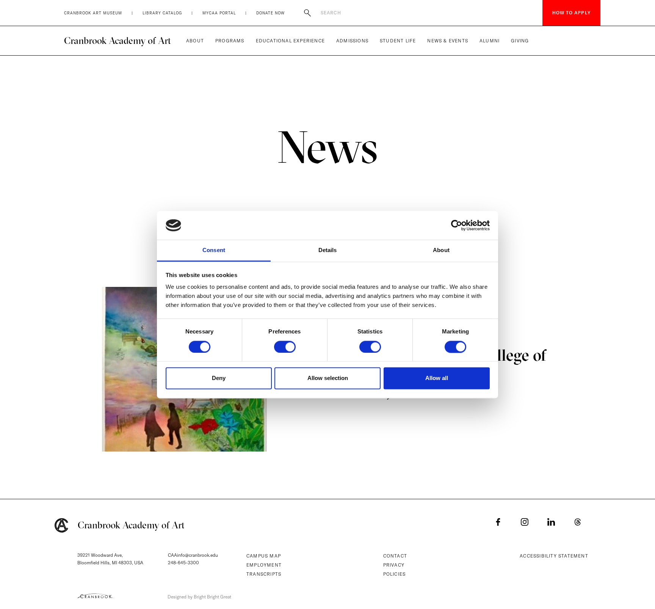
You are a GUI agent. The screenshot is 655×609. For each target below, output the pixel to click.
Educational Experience (290, 41)
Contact (395, 556)
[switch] (285, 347)
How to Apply (571, 13)
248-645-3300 (183, 562)
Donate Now (270, 13)
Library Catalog (162, 13)
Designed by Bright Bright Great (199, 597)
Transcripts (263, 574)
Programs (229, 41)
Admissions (352, 41)
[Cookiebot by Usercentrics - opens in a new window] (456, 225)
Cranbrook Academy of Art (117, 40)
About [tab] (441, 250)
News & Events (447, 41)
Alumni (489, 41)
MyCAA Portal (219, 13)
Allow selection (327, 378)
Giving (520, 41)
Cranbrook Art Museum (93, 13)
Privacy (393, 565)
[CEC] (95, 595)
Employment (264, 565)
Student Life (398, 41)
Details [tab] (327, 250)
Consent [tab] (213, 250)
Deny (219, 378)
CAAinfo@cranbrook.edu (193, 555)
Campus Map (263, 556)
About (195, 41)
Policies (394, 574)
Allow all (436, 378)
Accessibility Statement (554, 556)
